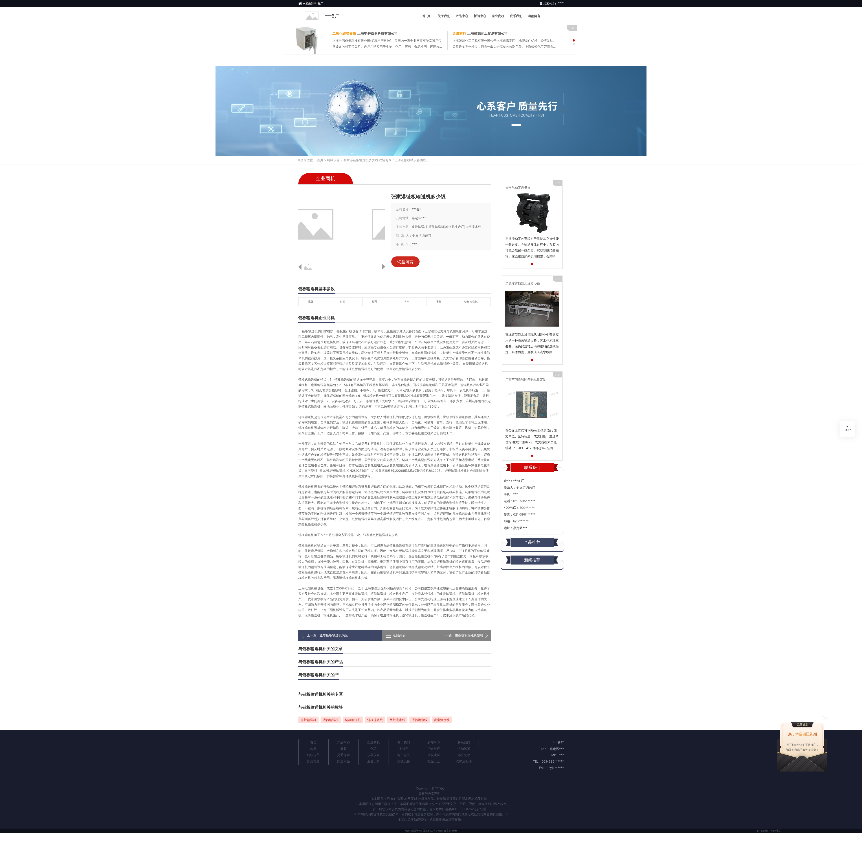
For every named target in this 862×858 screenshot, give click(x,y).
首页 (427, 16)
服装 (343, 748)
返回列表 (399, 635)
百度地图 (762, 830)
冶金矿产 (433, 748)
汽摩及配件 (464, 761)
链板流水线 (375, 720)
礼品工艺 (433, 761)
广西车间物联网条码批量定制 (525, 379)
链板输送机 (353, 720)
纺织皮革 (313, 755)
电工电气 (403, 755)
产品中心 (462, 16)
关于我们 (444, 16)
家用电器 (313, 761)
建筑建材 (433, 755)
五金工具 (373, 761)
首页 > (321, 160)
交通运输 (343, 755)
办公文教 (463, 755)
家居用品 (343, 761)
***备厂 (332, 15)
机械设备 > (335, 160)
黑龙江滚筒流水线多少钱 (522, 283)
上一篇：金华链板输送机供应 (327, 635)
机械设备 (403, 761)
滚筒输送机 (331, 720)
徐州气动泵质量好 (517, 188)
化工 (373, 748)
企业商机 (498, 16)
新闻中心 (480, 16)
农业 (313, 748)
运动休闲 (463, 748)
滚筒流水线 (419, 720)
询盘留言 (534, 16)
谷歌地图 (775, 830)
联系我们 (516, 16)
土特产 (403, 748)
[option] (431, 111)
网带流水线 (397, 720)
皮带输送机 (308, 720)
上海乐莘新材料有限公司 (363, 33)
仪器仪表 (373, 755)
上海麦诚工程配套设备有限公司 (482, 33)
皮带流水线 (442, 720)
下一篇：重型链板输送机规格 (462, 635)
